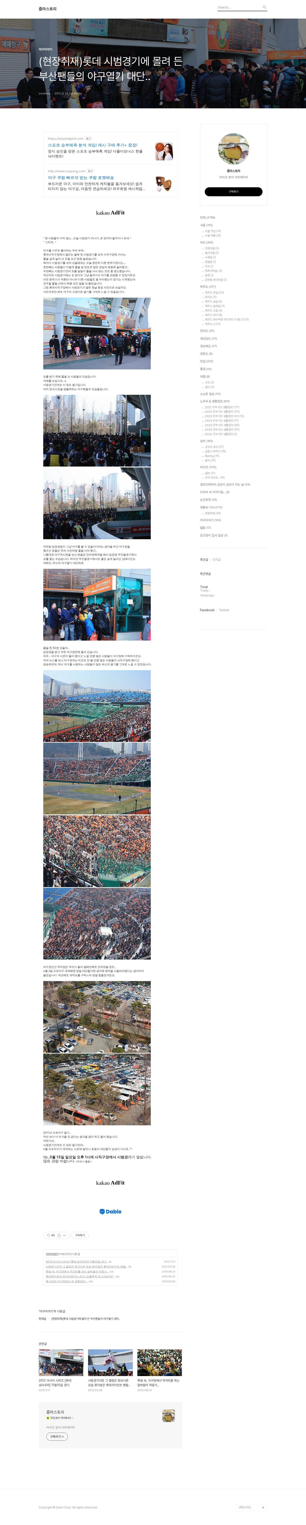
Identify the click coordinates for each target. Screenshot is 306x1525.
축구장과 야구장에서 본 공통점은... (66, 1281)
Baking (212, 456)
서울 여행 (213, 235)
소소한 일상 (210, 394)
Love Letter (246, 1249)
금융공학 (244, 1234)
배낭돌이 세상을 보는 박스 (252, 1102)
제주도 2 (213, 324)
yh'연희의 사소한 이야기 (252, 1435)
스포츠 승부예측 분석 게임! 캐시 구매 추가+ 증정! (92, 145)
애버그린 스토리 (248, 1407)
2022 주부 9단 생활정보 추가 (224, 416)
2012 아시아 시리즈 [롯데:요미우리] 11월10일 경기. (76, 1261)
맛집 (206, 361)
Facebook (207, 610)
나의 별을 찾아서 (248, 1112)
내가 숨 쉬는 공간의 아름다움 (252, 1080)
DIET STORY (247, 1292)
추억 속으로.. (215, 477)
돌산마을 (212, 253)
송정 (209, 275)
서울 (206, 225)
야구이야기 (52, 1254)
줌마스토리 (48, 9)
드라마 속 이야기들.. (215, 492)
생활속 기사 (211, 507)
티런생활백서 (246, 1041)
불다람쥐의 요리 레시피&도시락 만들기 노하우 (253, 1425)
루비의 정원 (245, 1134)
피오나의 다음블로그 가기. (252, 980)
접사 (209, 387)
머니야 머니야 (246, 1170)
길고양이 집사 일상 (214, 535)
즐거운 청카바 (246, 1155)
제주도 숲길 (213, 301)
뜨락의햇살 (245, 1349)
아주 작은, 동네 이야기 (251, 1141)
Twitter (224, 610)
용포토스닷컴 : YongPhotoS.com (250, 1496)
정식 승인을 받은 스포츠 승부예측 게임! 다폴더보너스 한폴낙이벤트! (95, 153)
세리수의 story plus (251, 1320)
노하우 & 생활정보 (215, 401)
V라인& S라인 (247, 1091)
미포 (209, 266)
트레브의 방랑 (246, 1313)
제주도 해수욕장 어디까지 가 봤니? (227, 319)
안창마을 (212, 248)
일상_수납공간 (247, 1442)
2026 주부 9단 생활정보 (221, 434)
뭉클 (241, 1471)
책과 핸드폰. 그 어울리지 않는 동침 (252, 1224)
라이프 (208, 467)
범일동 (210, 262)
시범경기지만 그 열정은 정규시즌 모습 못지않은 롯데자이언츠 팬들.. (86, 1266)
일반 (210, 473)
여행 (205, 376)
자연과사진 (245, 1148)
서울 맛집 (213, 231)
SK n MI (244, 1177)
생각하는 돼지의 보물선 (252, 1285)
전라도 (207, 331)
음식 (210, 460)
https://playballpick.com (66, 138)
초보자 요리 (214, 447)
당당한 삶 (244, 1414)
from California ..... (251, 1486)
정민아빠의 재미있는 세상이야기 (252, 1259)
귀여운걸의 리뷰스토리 (251, 1335)
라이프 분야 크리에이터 (60, 1427)
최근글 (204, 559)
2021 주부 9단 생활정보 (222, 407)
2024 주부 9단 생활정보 (222, 425)
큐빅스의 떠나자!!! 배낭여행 (253, 994)
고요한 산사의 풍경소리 (252, 1005)
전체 (207, 217)
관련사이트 (245, 1507)
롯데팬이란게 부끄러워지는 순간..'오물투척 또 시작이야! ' (80, 1276)
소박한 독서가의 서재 (251, 1198)
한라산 (211, 297)
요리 (206, 441)
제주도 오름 (213, 310)
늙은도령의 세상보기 (250, 1464)
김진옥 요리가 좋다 (249, 1163)
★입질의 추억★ (248, 1069)
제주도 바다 (213, 315)
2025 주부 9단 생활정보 (222, 429)
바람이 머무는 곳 (248, 1242)
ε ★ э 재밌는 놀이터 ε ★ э (252, 1360)
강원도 (206, 354)
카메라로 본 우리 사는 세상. (252, 1030)
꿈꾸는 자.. (245, 1184)
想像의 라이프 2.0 (249, 1270)
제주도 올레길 (215, 306)
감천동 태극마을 (216, 279)
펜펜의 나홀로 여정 (249, 1371)
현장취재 (213, 513)
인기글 (217, 559)
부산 (206, 242)
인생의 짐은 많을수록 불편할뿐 (252, 1453)
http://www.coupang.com (66, 171)
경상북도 (208, 346)
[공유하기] (59, 1235)
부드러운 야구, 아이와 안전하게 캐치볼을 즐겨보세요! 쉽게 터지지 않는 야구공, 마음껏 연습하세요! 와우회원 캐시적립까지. (97, 186)
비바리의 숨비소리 (249, 1119)
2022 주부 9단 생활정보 (222, 411)
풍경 (206, 369)
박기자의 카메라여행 (250, 1191)
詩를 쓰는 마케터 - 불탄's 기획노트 (251, 1059)
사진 (209, 382)
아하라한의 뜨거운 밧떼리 (252, 1303)
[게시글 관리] (64, 1235)
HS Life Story (247, 1277)
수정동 (210, 257)
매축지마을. (213, 271)
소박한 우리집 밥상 (249, 1127)
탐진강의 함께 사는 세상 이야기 (252, 1015)
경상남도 (208, 338)
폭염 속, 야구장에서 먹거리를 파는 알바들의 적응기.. (77, 1271)
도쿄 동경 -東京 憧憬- (252, 1048)
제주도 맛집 (214, 292)
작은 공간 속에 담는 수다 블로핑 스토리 (252, 1396)
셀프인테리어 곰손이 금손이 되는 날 (225, 484)
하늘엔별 (244, 1342)
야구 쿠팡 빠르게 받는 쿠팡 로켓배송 (81, 177)
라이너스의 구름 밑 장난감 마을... (252, 1209)
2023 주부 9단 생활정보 (222, 420)
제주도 (208, 286)
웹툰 (205, 528)
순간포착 (208, 500)
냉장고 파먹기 (215, 451)
